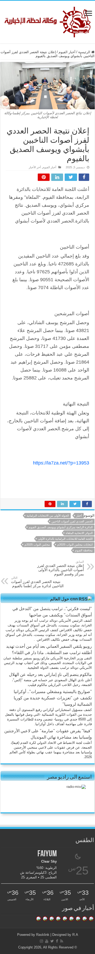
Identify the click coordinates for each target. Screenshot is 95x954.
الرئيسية (84, 52)
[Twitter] (52, 941)
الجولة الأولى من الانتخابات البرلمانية (48, 515)
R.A (75, 935)
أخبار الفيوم (67, 52)
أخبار (79, 515)
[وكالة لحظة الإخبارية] (47, 21)
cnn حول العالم (64, 599)
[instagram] (41, 941)
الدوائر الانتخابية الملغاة (79, 533)
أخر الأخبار (35, 167)
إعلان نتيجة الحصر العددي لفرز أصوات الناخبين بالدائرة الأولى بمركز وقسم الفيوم (60, 568)
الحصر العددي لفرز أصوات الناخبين (72, 521)
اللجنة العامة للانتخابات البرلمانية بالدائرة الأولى (65, 538)
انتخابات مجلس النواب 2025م (75, 544)
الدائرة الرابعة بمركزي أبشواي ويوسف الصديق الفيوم (61, 527)
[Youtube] (47, 941)
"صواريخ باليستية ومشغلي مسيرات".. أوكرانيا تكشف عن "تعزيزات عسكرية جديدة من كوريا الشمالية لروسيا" (53, 697)
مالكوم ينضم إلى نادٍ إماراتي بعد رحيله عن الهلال (50, 674)
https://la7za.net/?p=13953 (61, 463)
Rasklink (42, 935)
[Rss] (62, 941)
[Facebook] (57, 941)
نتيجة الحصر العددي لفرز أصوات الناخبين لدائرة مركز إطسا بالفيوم (37, 582)
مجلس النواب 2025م (37, 544)
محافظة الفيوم (84, 550)
